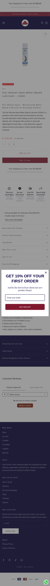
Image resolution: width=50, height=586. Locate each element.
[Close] (46, 272)
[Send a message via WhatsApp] (46, 582)
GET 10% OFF (25, 307)
